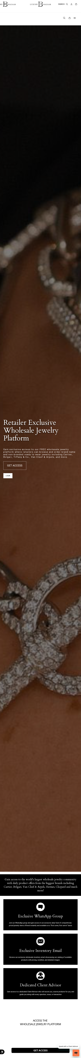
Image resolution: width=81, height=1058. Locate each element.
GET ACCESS (14, 465)
